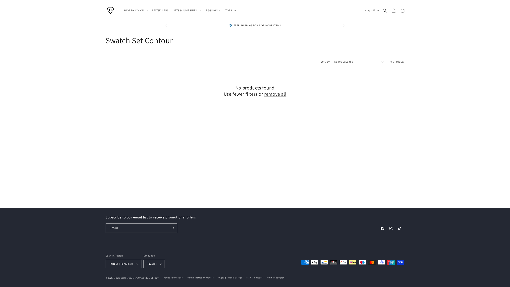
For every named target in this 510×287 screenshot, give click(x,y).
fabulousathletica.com (126, 277)
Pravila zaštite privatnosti (201, 277)
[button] (135, 10)
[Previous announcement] (166, 25)
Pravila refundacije (173, 277)
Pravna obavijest (275, 277)
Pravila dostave (254, 277)
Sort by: (325, 61)
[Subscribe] (172, 228)
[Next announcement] (343, 25)
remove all (275, 94)
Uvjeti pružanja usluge (230, 277)
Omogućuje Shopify (148, 277)
